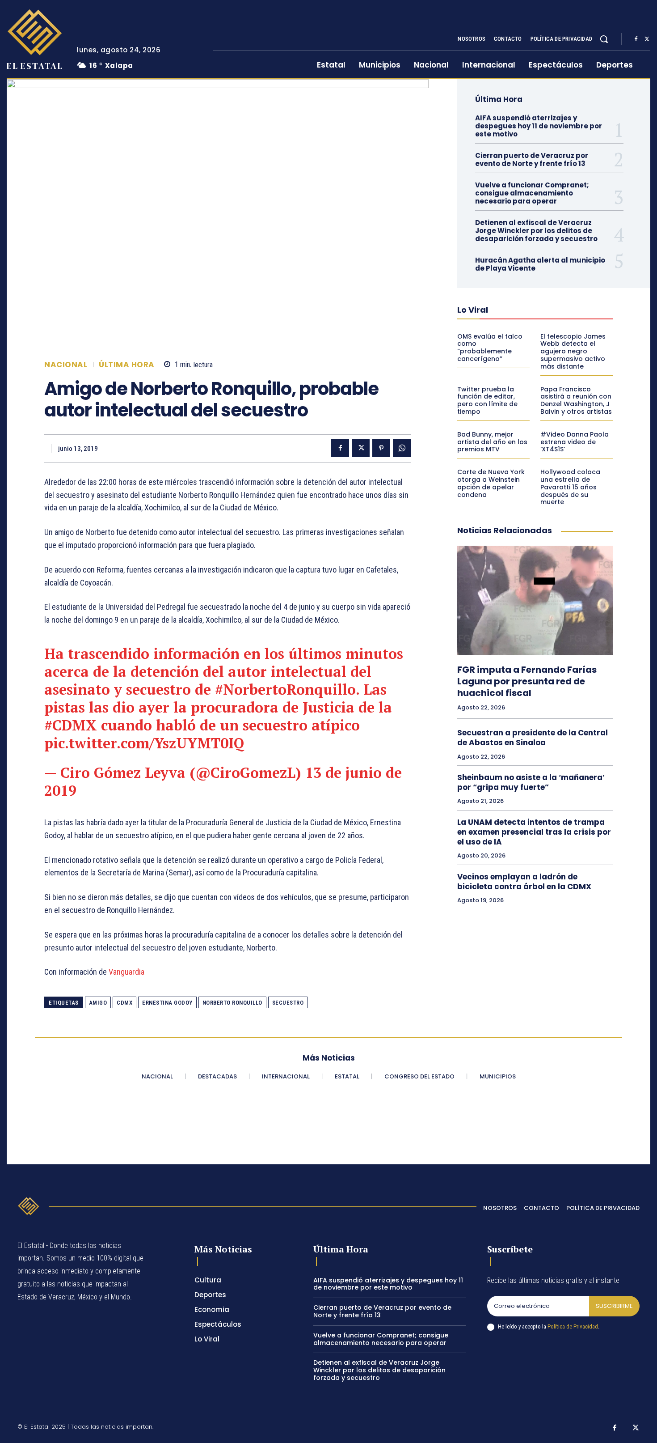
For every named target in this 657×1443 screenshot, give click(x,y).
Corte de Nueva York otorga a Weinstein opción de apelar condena (491, 483)
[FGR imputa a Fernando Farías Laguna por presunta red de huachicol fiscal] (535, 600)
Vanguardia (126, 971)
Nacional (65, 365)
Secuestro (288, 1002)
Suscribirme (614, 1306)
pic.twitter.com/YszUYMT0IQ (144, 743)
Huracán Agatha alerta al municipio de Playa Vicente (540, 264)
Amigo (98, 1002)
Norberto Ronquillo (232, 1002)
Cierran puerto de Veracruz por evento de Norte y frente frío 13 (531, 159)
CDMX (124, 1002)
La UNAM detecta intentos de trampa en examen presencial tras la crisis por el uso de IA (534, 832)
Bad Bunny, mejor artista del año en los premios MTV (492, 442)
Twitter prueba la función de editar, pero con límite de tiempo (487, 400)
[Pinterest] (381, 448)
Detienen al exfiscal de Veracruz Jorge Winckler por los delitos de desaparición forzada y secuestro (536, 230)
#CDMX (70, 725)
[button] (604, 39)
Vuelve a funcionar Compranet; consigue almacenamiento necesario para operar (532, 193)
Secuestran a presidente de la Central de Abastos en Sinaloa (532, 737)
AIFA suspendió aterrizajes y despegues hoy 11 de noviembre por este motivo (538, 126)
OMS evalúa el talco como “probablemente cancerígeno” (489, 347)
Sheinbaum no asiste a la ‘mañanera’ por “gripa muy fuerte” (531, 782)
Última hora (127, 365)
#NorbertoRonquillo (285, 689)
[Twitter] (646, 39)
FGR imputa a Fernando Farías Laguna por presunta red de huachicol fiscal (527, 681)
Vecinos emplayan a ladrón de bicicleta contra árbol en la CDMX (524, 881)
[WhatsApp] (402, 448)
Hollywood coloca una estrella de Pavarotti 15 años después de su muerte (570, 486)
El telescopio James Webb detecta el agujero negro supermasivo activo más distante (573, 351)
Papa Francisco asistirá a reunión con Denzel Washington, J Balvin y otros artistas (576, 400)
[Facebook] (636, 39)
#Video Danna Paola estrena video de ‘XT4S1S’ (574, 442)
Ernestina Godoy (167, 1002)
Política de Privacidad (573, 1326)
